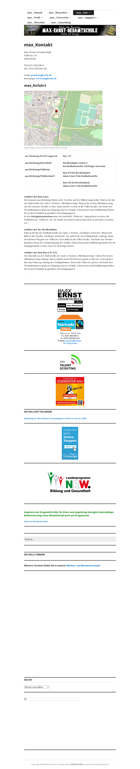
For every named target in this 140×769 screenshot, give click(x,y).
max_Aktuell (34, 12)
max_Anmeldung (61, 22)
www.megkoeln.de (46, 78)
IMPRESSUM (76, 764)
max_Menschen (58, 12)
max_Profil (33, 17)
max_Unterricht (59, 17)
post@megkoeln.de (41, 75)
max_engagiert (86, 17)
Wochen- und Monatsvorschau (82, 565)
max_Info (82, 12)
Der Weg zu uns (70, 343)
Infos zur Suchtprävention (36, 521)
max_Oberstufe (36, 22)
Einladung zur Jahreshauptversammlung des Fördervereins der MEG (55, 418)
